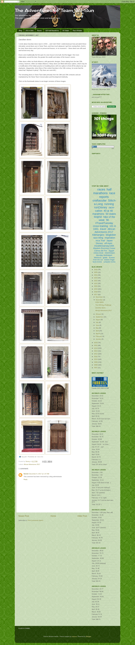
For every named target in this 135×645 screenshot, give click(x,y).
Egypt (111, 251)
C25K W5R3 (99, 302)
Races (39, 30)
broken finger (109, 260)
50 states (111, 213)
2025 (96, 272)
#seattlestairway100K (104, 246)
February (99, 336)
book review (97, 262)
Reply (25, 479)
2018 (96, 292)
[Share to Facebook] (49, 462)
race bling (98, 237)
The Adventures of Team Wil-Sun (54, 10)
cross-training (100, 226)
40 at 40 (108, 210)
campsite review (109, 262)
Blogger (88, 636)
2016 (96, 342)
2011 (96, 356)
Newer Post (23, 516)
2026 (96, 269)
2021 (96, 283)
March (98, 333)
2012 (96, 354)
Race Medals (77, 30)
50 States (66, 30)
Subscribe (111, 106)
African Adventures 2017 (32, 464)
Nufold (26, 474)
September (100, 317)
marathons (98, 213)
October (99, 314)
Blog (20, 30)
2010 (96, 359)
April (97, 331)
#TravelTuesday (104, 223)
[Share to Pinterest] (51, 462)
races (101, 189)
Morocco (97, 258)
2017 (96, 294)
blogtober (111, 234)
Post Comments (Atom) (35, 520)
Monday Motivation (104, 255)
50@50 (98, 216)
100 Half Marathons (52, 30)
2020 (96, 286)
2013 (96, 351)
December (99, 297)
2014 (96, 348)
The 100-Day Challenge (103, 305)
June (97, 325)
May (97, 328)
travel (103, 229)
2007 (96, 367)
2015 (96, 345)
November (99, 300)
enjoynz (74, 636)
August (98, 319)
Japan (109, 240)
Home (53, 516)
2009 (96, 362)
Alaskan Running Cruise (104, 248)
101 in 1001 (30, 30)
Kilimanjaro (98, 234)
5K (107, 220)
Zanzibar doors (100, 308)
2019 (96, 289)
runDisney (100, 207)
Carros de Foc (100, 251)
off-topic (108, 243)
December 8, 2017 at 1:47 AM (39, 474)
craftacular (100, 200)
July (97, 322)
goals (105, 258)
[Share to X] (47, 462)
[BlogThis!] (45, 462)
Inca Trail (100, 240)
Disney (99, 243)
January (99, 339)
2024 (96, 275)
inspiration (110, 237)
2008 (96, 365)
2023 (96, 278)
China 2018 (98, 253)
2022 (96, 280)
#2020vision (110, 253)
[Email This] (43, 462)
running (109, 204)
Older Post (82, 516)
